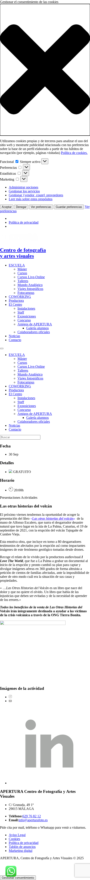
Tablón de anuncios (22, 847)
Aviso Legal (17, 835)
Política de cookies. (74, 153)
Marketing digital (20, 850)
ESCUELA (17, 265)
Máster (22, 269)
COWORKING (20, 297)
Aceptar (7, 207)
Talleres (22, 281)
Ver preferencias (41, 207)
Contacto (15, 340)
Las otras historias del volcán (52, 518)
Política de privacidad (23, 222)
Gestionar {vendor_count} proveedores (36, 195)
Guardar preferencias (69, 207)
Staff (20, 312)
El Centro (15, 304)
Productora (16, 300)
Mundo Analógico (30, 285)
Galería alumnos (37, 328)
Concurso (24, 320)
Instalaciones (26, 308)
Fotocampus (25, 293)
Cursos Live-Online (31, 277)
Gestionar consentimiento (18, 877)
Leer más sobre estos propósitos (30, 199)
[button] (45, 70)
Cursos (22, 273)
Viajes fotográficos (30, 289)
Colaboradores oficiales (33, 332)
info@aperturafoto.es (33, 820)
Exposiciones (26, 316)
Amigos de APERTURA (34, 324)
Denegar (21, 207)
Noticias (14, 336)
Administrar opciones (23, 187)
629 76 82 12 (31, 816)
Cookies (14, 839)
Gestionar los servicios (24, 191)
